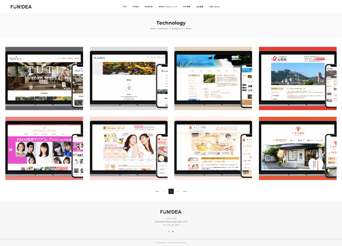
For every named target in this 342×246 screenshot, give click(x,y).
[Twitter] (173, 231)
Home (153, 29)
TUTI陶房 (44, 81)
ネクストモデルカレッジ (44, 151)
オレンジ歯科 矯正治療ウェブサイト (129, 151)
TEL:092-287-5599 (171, 225)
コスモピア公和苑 (298, 81)
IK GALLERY (129, 81)
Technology (177, 29)
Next (185, 191)
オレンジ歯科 (213, 151)
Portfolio (163, 29)
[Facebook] (168, 231)
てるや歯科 (298, 151)
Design (124, 78)
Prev (157, 191)
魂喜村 (213, 81)
